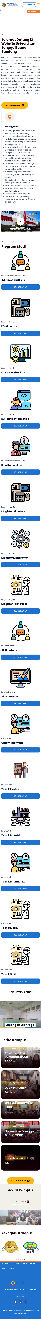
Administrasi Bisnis (13, 280)
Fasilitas (32, 1263)
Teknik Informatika (13, 881)
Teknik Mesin (9, 928)
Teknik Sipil (8, 974)
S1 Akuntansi (9, 650)
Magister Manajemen (14, 558)
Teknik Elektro (10, 789)
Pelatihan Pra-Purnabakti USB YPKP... (16, 1057)
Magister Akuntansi (13, 511)
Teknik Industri (10, 835)
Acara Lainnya (19, 1201)
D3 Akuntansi (9, 326)
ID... (7, 1163)
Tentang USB (6, 1263)
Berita (16, 1263)
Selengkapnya (13, 105)
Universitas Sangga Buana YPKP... (19, 1133)
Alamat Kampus (7, 1268)
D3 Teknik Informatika (15, 419)
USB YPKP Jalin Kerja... (16, 1090)
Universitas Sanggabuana (26, 1310)
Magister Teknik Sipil (14, 604)
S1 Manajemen (10, 696)
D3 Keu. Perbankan (13, 372)
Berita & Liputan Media (15, 1048)
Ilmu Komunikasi (11, 465)
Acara (24, 1263)
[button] (19, 1019)
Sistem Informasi (12, 743)
